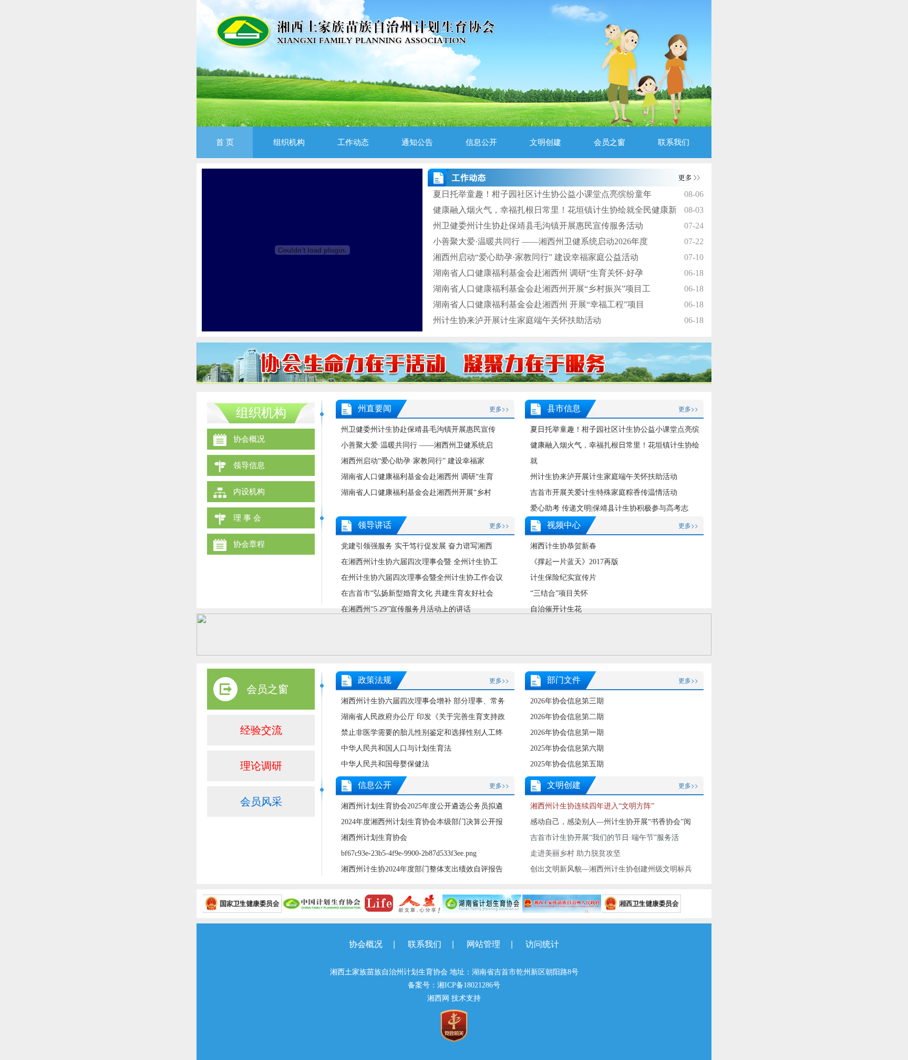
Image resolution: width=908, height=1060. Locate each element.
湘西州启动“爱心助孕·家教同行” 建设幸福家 (412, 461)
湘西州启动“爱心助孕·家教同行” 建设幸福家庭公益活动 (535, 257)
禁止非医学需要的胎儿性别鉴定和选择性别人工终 (422, 732)
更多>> (499, 408)
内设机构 (249, 491)
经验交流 (261, 730)
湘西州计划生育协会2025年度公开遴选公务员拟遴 (422, 806)
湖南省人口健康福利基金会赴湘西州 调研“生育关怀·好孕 (538, 272)
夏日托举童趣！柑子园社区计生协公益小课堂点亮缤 (614, 429)
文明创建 (545, 142)
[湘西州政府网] (561, 902)
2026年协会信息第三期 (567, 701)
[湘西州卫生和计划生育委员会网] (641, 902)
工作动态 (353, 142)
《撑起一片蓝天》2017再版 (574, 562)
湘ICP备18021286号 (468, 985)
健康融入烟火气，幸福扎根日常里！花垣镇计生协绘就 (614, 453)
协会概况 (249, 439)
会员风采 (261, 801)
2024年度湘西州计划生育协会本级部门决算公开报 (422, 822)
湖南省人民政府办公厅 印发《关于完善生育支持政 (423, 717)
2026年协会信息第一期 (567, 732)
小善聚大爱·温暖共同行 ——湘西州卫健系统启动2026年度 (540, 241)
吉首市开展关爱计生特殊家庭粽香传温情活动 (603, 492)
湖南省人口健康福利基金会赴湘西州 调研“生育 (417, 477)
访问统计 (542, 944)
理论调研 (261, 766)
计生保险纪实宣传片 (563, 577)
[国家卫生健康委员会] (242, 902)
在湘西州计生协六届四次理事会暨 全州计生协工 (419, 562)
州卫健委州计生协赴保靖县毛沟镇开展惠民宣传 (418, 429)
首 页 (225, 142)
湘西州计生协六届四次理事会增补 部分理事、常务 (423, 701)
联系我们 (673, 142)
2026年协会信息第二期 (567, 717)
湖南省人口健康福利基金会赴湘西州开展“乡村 (416, 492)
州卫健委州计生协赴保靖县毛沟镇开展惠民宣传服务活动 (538, 225)
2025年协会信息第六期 (567, 748)
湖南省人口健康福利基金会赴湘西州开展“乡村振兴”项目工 (542, 288)
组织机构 (289, 142)
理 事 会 (247, 518)
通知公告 (417, 142)
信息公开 (481, 142)
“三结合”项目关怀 (559, 593)
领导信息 (249, 465)
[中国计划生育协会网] (322, 902)
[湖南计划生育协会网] (481, 902)
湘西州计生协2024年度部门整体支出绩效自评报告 (422, 869)
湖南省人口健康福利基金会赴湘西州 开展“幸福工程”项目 (538, 304)
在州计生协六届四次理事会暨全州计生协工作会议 (422, 577)
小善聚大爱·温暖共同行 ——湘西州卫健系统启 (417, 445)
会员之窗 (609, 142)
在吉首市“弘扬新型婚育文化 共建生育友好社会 (417, 593)
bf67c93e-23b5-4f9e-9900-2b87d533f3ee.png (409, 853)
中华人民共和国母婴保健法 (385, 764)
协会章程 (249, 544)
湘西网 (438, 998)
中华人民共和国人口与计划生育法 (396, 748)
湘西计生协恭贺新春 (563, 546)
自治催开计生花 (556, 609)
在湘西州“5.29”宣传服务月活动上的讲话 (406, 609)
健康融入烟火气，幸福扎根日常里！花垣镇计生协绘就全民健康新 (555, 209)
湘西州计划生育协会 (374, 837)
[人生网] (402, 902)
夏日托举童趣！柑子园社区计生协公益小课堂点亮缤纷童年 (542, 194)
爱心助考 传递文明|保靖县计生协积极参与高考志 (609, 508)
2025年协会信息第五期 (567, 764)
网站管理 (483, 944)
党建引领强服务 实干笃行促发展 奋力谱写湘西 (416, 546)
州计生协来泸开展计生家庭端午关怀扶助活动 (517, 320)
